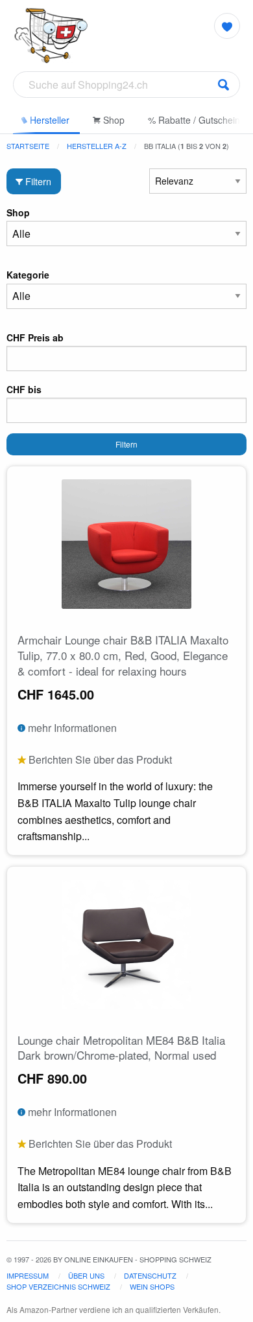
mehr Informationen (71, 727)
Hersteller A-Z (96, 146)
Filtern (37, 181)
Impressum (27, 1275)
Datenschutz (150, 1275)
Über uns (86, 1275)
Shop (113, 119)
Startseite (27, 146)
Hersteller (48, 119)
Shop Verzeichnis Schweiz (58, 1286)
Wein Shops (152, 1286)
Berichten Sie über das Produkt (99, 759)
